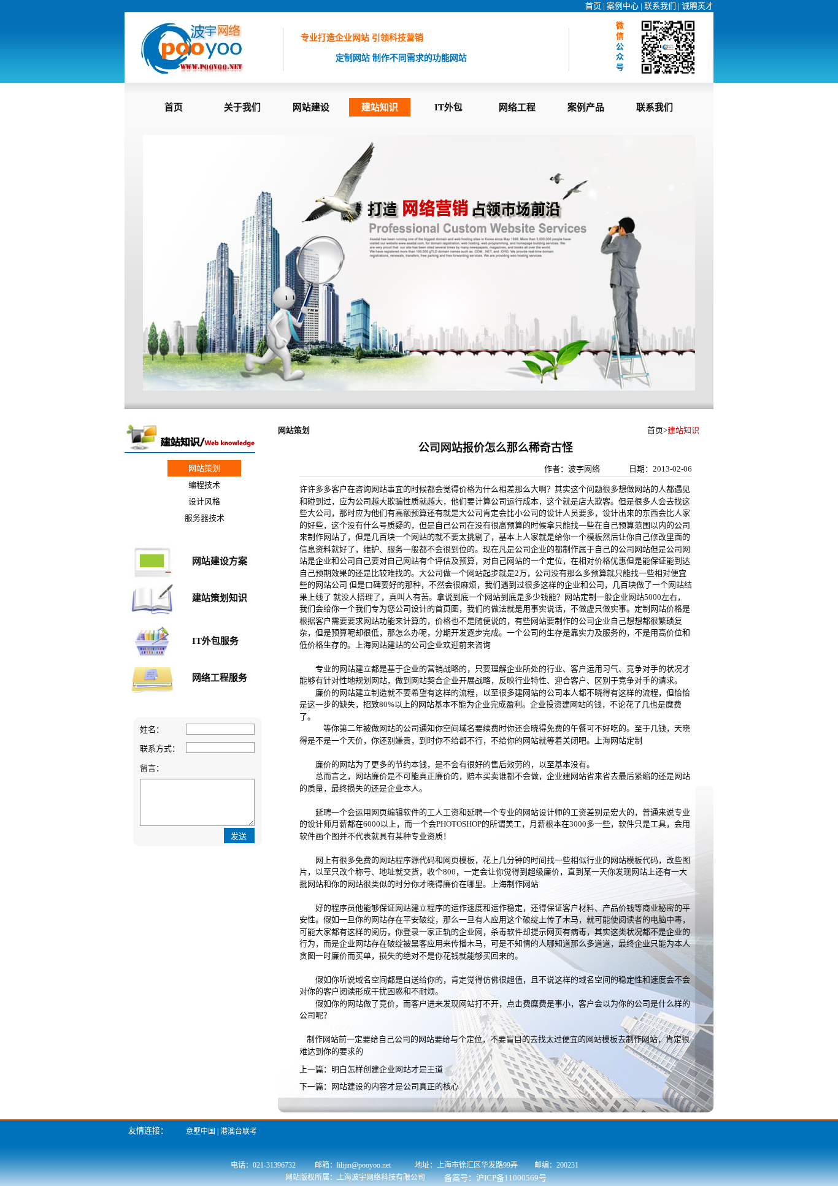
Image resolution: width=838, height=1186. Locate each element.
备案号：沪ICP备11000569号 (495, 1177)
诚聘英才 (697, 5)
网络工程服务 (219, 678)
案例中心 (623, 5)
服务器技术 (205, 517)
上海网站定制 (618, 740)
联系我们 (660, 5)
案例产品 (585, 107)
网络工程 (517, 107)
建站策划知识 (219, 598)
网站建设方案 (219, 561)
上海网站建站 (379, 644)
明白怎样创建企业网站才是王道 (387, 1069)
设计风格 (204, 501)
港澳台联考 (238, 1131)
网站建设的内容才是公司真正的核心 (395, 1086)
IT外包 (448, 107)
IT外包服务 (215, 641)
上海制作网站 (515, 884)
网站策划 (204, 468)
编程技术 (204, 484)
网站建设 (311, 107)
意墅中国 (200, 1131)
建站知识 (379, 107)
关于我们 (242, 107)
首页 (593, 5)
